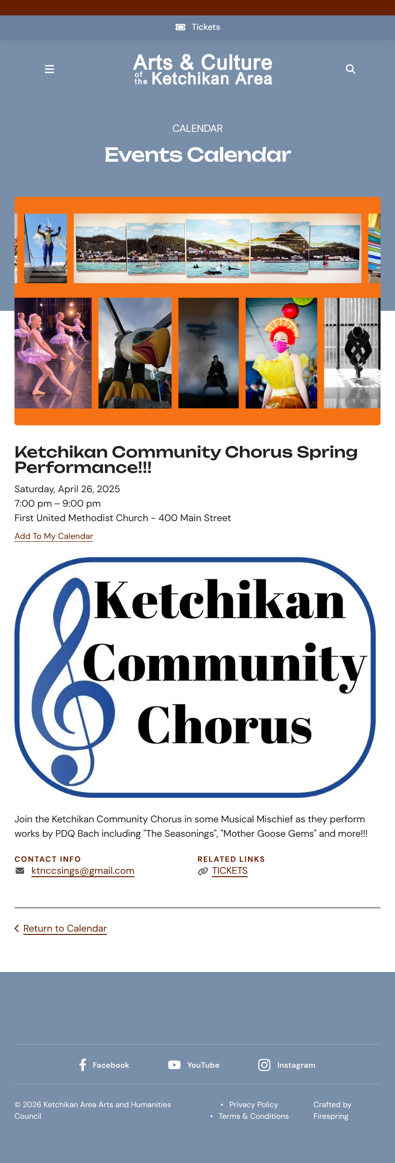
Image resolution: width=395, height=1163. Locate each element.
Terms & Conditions (254, 1116)
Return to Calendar (65, 928)
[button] (49, 69)
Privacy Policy (253, 1104)
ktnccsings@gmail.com (82, 871)
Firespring (331, 1116)
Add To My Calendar (53, 536)
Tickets (206, 27)
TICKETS (230, 871)
